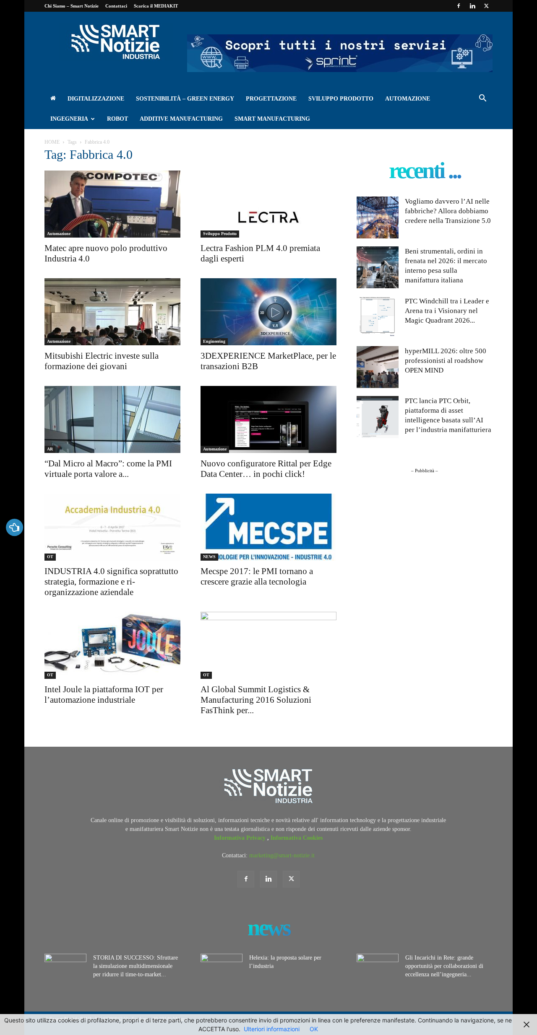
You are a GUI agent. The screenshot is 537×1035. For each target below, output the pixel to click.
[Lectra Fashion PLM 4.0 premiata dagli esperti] (268, 204)
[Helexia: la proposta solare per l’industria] (221, 968)
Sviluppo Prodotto (340, 99)
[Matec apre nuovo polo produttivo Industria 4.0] (112, 204)
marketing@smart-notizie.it (282, 855)
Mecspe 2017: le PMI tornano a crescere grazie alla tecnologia (257, 576)
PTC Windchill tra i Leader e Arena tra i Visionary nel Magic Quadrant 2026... (447, 310)
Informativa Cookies (297, 838)
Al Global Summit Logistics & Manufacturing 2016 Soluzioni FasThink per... (256, 699)
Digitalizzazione (96, 99)
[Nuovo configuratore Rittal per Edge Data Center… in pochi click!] (268, 419)
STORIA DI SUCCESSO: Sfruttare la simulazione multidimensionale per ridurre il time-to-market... (135, 966)
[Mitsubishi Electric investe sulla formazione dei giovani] (112, 311)
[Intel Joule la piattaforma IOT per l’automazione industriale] (112, 645)
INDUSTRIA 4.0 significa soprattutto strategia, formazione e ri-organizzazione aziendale (111, 581)
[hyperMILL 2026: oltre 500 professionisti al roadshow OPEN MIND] (378, 367)
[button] (482, 99)
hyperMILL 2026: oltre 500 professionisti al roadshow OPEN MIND (445, 360)
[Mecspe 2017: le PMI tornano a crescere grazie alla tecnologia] (268, 527)
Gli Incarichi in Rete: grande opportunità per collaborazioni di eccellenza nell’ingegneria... (444, 966)
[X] (486, 6)
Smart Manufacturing (272, 119)
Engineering (214, 341)
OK (314, 1028)
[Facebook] (458, 6)
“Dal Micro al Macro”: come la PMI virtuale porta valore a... (108, 468)
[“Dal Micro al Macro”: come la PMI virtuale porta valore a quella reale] (112, 419)
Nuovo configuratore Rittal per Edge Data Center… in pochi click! (266, 468)
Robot (117, 119)
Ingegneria (69, 119)
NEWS (209, 556)
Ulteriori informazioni (272, 1028)
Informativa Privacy (240, 838)
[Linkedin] (472, 6)
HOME (52, 142)
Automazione (407, 99)
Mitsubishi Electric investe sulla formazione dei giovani (101, 361)
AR (50, 449)
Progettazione (271, 99)
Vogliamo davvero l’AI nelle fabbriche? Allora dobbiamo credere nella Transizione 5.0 (448, 211)
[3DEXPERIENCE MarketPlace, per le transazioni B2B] (268, 311)
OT (50, 556)
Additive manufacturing (181, 119)
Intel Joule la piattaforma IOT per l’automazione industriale (103, 694)
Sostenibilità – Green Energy (185, 99)
